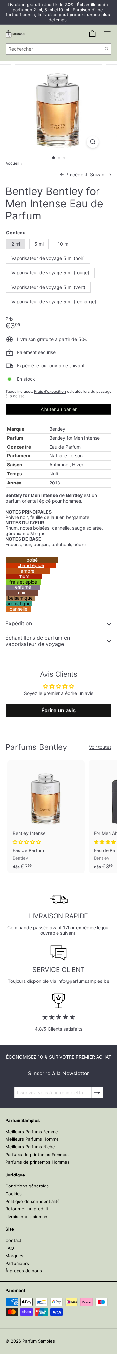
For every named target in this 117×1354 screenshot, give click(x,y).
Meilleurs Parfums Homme (32, 1139)
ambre (27, 571)
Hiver (77, 464)
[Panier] (92, 34)
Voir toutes (100, 747)
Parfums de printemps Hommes (38, 1162)
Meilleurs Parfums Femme (32, 1131)
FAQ (10, 1248)
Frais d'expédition (50, 391)
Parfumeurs (17, 1263)
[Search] (106, 49)
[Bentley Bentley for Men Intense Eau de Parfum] (46, 816)
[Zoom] (93, 142)
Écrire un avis (58, 710)
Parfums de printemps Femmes (37, 1154)
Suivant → (100, 174)
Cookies (14, 1193)
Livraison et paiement (27, 1216)
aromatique (18, 603)
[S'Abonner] (97, 1092)
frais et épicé (23, 582)
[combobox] (58, 49)
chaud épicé (31, 565)
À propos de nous (24, 1270)
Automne (58, 464)
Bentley (57, 429)
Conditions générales (27, 1185)
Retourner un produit (27, 1208)
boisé (32, 560)
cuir (22, 592)
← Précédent (73, 174)
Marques (14, 1255)
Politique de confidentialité (33, 1201)
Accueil (12, 163)
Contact (13, 1240)
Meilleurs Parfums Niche (30, 1146)
